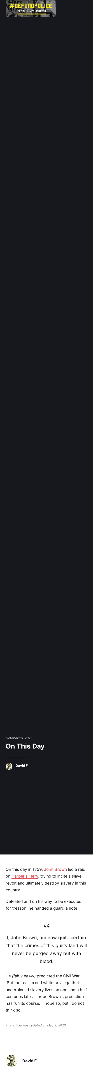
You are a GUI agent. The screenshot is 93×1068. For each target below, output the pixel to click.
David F (22, 766)
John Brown (55, 869)
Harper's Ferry (25, 876)
